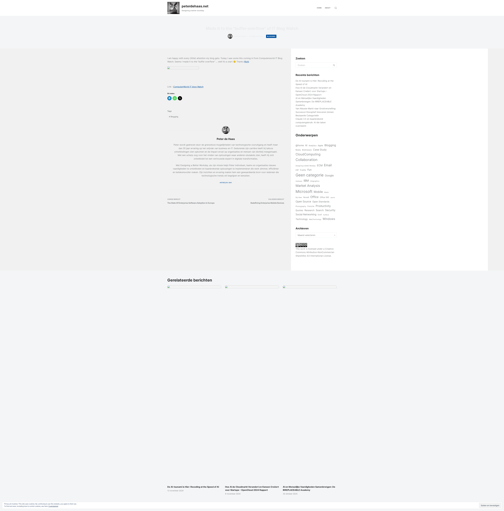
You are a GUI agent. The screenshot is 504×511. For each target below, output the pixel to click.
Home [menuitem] (319, 8)
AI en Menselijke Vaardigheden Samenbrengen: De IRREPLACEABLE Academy (314, 101)
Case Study (320, 149)
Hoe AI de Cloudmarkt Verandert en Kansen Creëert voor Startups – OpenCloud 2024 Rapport (313, 91)
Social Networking (306, 214)
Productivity (323, 206)
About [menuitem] (327, 8)
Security (330, 210)
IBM (306, 180)
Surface (326, 215)
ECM (320, 165)
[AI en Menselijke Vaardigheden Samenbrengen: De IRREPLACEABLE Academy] (310, 384)
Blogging (271, 36)
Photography (301, 206)
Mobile (318, 191)
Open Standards (320, 201)
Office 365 (324, 197)
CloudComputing (308, 154)
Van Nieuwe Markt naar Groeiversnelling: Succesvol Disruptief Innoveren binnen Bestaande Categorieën (316, 112)
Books (298, 150)
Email (328, 165)
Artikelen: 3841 (226, 183)
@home (300, 145)
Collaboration (306, 160)
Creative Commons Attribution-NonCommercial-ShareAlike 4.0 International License (315, 252)
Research (309, 210)
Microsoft (304, 191)
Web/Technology (315, 219)
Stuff (320, 215)
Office (314, 197)
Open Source (303, 201)
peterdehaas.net (195, 6)
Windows (329, 219)
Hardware (299, 181)
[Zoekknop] (334, 65)
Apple (320, 145)
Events (303, 170)
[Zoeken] (336, 8)
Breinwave (307, 150)
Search (320, 210)
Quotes (299, 210)
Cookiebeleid (53, 506)
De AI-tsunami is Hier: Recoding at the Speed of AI (193, 487)
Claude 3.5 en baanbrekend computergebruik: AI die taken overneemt (311, 122)
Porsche (310, 206)
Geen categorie (310, 175)
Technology (302, 219)
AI (306, 145)
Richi (246, 61)
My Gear (299, 197)
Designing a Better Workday (306, 166)
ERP (297, 170)
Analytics (312, 145)
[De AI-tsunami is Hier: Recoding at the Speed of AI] (194, 384)
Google (329, 175)
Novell (306, 197)
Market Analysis (308, 186)
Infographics (314, 181)
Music (326, 192)
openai (332, 197)
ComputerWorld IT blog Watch (188, 86)
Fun (309, 169)
